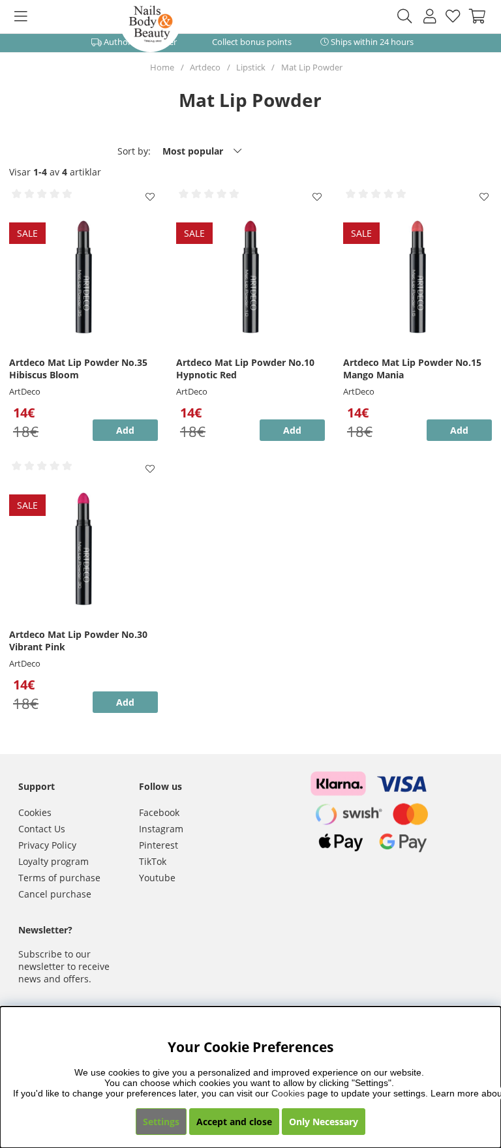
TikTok (152, 861)
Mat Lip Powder (311, 67)
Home (162, 67)
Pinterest (158, 845)
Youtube (157, 877)
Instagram (161, 829)
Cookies (35, 812)
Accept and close (234, 1121)
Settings (161, 1121)
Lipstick (251, 67)
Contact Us (41, 829)
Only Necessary (323, 1121)
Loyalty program (53, 861)
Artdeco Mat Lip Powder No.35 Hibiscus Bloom (78, 368)
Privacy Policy (47, 845)
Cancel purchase (54, 894)
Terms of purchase (59, 877)
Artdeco (205, 67)
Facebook (159, 812)
